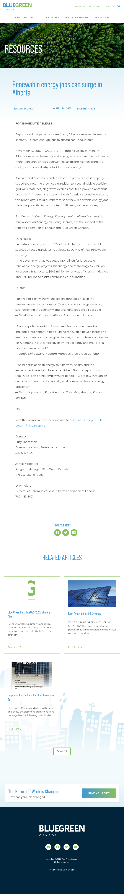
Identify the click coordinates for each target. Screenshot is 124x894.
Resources (80, 6)
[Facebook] (57, 847)
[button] (118, 6)
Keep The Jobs (24, 18)
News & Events (94, 6)
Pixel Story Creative (66, 870)
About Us (100, 18)
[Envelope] (48, 847)
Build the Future (76, 18)
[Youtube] (76, 847)
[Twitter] (67, 847)
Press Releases (63, 108)
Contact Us (109, 6)
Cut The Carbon (49, 18)
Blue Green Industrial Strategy (84, 614)
